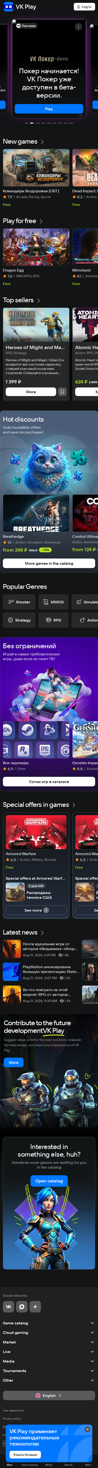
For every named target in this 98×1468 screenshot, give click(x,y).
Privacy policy (12, 1418)
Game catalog (15, 1323)
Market (9, 1342)
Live (6, 1351)
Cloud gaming (15, 1332)
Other (8, 1380)
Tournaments (14, 1370)
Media (9, 1361)
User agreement (13, 1410)
